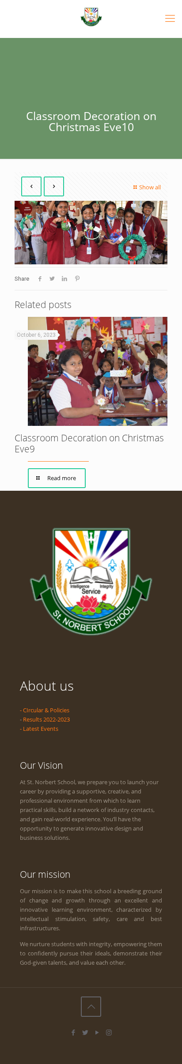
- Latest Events (39, 729)
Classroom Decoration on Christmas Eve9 (89, 443)
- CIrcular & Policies (44, 710)
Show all (150, 187)
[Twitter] (85, 1032)
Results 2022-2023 (46, 719)
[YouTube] (97, 1032)
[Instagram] (109, 1032)
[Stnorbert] (91, 16)
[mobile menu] (170, 17)
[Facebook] (73, 1032)
